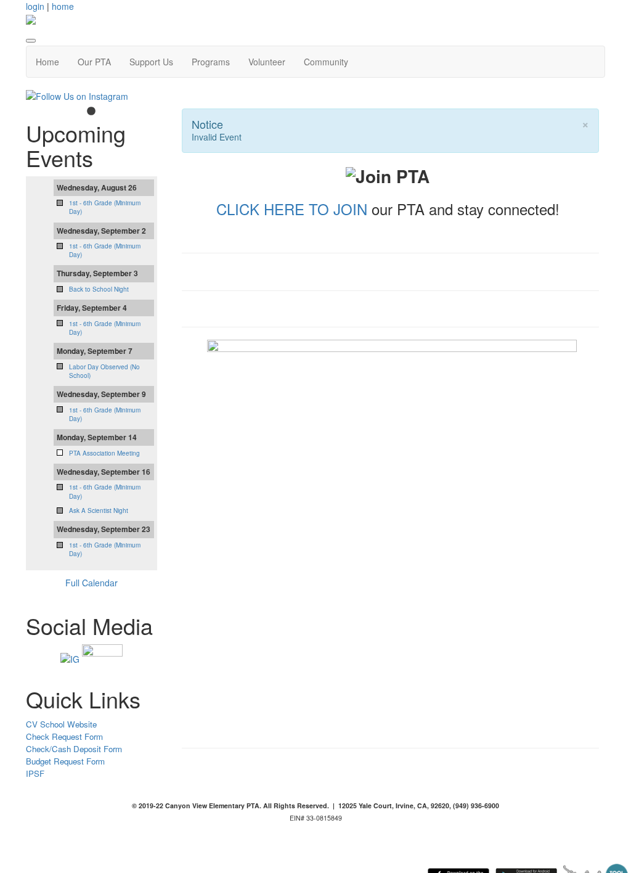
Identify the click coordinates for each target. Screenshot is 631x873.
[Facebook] (102, 658)
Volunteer (266, 61)
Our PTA (94, 61)
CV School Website (61, 724)
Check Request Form (64, 736)
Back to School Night (99, 289)
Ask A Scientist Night (98, 510)
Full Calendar (91, 582)
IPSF (35, 773)
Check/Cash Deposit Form (74, 749)
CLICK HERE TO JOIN (291, 208)
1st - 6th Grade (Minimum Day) (104, 328)
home (63, 6)
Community (326, 61)
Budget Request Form (65, 761)
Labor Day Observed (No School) (104, 371)
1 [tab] (91, 111)
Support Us (151, 61)
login (35, 6)
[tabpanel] (91, 96)
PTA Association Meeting (104, 453)
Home (47, 61)
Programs (211, 61)
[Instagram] (69, 658)
